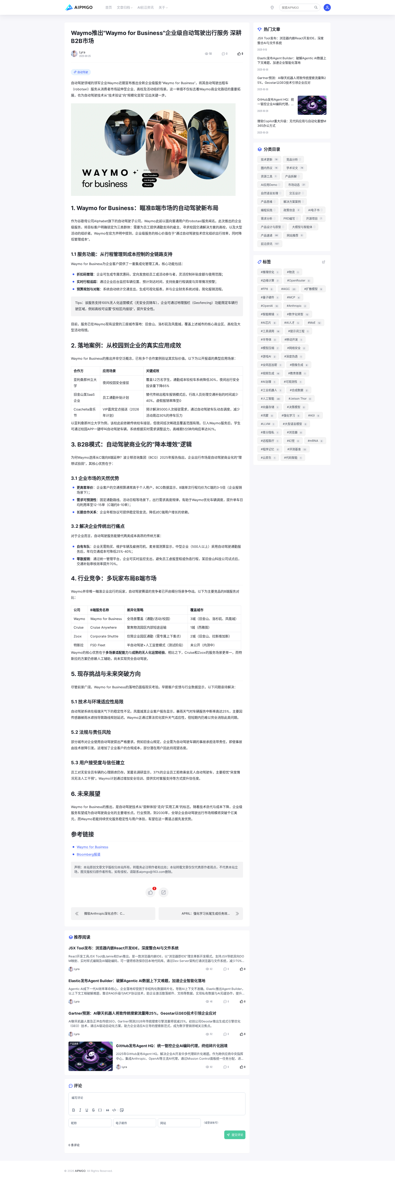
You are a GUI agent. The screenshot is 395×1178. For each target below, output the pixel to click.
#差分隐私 (269, 432)
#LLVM (267, 424)
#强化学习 (290, 415)
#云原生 (268, 457)
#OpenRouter (298, 280)
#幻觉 (293, 440)
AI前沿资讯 (145, 7)
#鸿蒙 (267, 415)
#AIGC (288, 289)
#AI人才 (291, 322)
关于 (162, 7)
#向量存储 (269, 407)
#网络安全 (296, 348)
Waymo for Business (92, 847)
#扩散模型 (313, 289)
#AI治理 (268, 381)
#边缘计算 (269, 280)
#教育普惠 (296, 373)
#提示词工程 (298, 331)
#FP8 (266, 289)
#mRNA (315, 440)
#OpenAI (269, 305)
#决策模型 (295, 407)
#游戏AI (268, 356)
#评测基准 (296, 449)
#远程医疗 (269, 440)
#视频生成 (270, 373)
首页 (108, 7)
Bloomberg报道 (88, 854)
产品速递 (74, 1043)
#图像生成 (298, 364)
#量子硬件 (269, 297)
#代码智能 (292, 457)
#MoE (314, 322)
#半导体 (268, 339)
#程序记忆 (269, 449)
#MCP (293, 297)
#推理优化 (269, 272)
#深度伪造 (292, 356)
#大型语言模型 (294, 424)
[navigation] (113, 913)
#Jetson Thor (300, 398)
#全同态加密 (271, 364)
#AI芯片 (268, 322)
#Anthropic (296, 305)
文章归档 (123, 7)
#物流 (292, 272)
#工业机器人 (271, 390)
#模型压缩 (269, 348)
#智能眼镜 (269, 314)
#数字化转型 (297, 314)
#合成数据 (298, 390)
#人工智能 (270, 398)
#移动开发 (293, 339)
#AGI (313, 415)
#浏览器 (294, 432)
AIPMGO (80, 1170)
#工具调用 (270, 331)
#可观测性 (292, 381)
